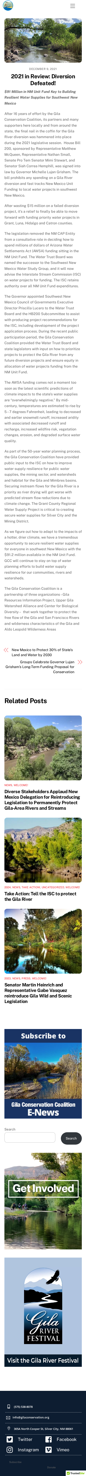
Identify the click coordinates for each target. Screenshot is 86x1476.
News (8, 785)
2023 (7, 978)
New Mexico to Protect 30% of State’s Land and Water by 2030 (42, 652)
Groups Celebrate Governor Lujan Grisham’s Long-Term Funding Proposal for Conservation (40, 667)
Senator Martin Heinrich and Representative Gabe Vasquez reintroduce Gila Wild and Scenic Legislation (38, 993)
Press (26, 978)
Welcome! (21, 785)
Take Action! (31, 887)
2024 (7, 887)
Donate (51, 1467)
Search (9, 1129)
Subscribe (15, 1462)
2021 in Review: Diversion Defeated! (43, 79)
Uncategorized (53, 887)
